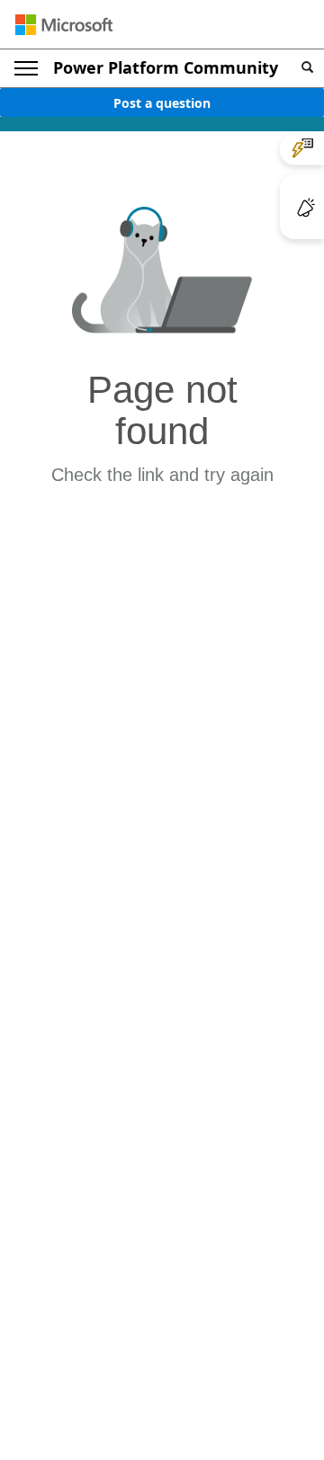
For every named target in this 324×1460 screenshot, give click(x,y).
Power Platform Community (165, 67)
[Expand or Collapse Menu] (26, 68)
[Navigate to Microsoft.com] (63, 24)
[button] (307, 67)
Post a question (162, 102)
